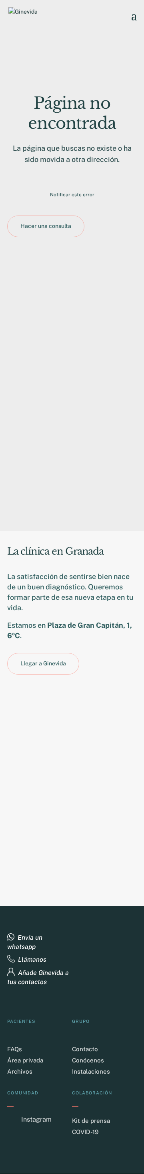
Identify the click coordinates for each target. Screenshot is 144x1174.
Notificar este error (72, 195)
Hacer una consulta (45, 226)
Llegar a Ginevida (43, 663)
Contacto (85, 1049)
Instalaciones (91, 1071)
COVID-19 (85, 1131)
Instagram (36, 1119)
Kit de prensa (91, 1120)
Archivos (19, 1071)
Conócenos (88, 1060)
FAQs (14, 1049)
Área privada (25, 1060)
